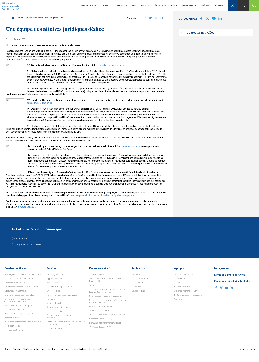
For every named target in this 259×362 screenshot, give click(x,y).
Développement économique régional (21, 286)
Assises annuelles (97, 274)
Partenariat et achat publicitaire (188, 294)
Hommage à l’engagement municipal (105, 322)
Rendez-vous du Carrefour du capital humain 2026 (105, 279)
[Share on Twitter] (144, 18)
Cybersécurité (53, 290)
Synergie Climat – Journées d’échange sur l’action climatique (108, 301)
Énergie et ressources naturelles (19, 294)
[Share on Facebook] (139, 18)
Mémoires (136, 286)
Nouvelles (136, 274)
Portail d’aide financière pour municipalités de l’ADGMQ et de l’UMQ (66, 322)
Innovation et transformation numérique (22, 321)
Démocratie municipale (14, 282)
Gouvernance (180, 278)
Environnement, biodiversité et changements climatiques (18, 300)
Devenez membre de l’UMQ (186, 290)
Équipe (177, 282)
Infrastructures (11, 317)
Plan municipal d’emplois (57, 328)
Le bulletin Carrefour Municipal (37, 229)
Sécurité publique (12, 325)
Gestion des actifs (55, 303)
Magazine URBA (139, 282)
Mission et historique (183, 274)
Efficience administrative (15, 290)
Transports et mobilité (14, 329)
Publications (189, 5)
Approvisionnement (56, 278)
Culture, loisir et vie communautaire (20, 278)
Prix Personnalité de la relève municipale (107, 314)
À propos (219, 5)
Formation (51, 299)
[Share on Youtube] (213, 19)
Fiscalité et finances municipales (18, 305)
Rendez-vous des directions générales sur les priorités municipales (108, 290)
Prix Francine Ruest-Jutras (101, 310)
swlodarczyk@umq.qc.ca (111, 65)
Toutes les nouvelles (200, 32)
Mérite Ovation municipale (101, 306)
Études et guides (139, 290)
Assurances (52, 282)
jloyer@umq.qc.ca (131, 146)
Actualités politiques (141, 278)
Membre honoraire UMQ (100, 318)
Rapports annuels (182, 286)
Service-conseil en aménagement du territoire (63, 316)
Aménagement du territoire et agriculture (22, 274)
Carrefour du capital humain (59, 286)
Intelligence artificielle (56, 311)
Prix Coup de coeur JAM (100, 326)
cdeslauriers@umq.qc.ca (39, 102)
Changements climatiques (58, 307)
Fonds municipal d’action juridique (62, 294)
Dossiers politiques (124, 5)
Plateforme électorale (94, 5)
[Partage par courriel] (155, 18)
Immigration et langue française (18, 313)
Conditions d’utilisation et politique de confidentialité (87, 349)
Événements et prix (166, 5)
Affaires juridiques (55, 274)
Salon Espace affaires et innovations (105, 296)
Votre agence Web (247, 349)
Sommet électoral (97, 285)
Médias (206, 5)
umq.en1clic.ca (26, 206)
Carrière (178, 299)
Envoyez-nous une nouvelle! (27, 244)
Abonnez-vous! (21, 238)
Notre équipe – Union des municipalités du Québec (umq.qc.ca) (102, 195)
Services (145, 5)
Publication (21, 18)
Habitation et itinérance (15, 309)
